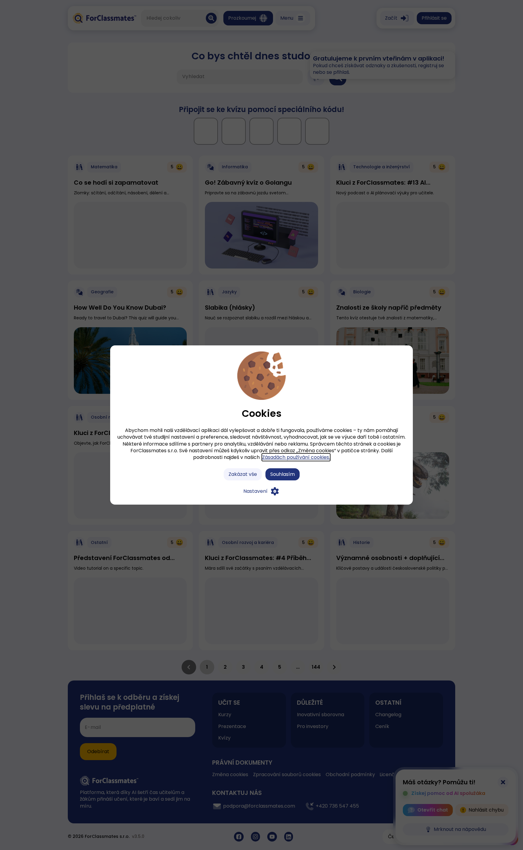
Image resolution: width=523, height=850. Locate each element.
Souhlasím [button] (282, 474)
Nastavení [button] (255, 491)
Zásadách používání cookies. (296, 457)
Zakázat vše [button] (243, 474)
